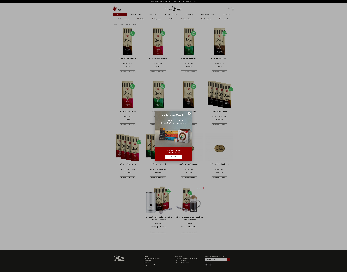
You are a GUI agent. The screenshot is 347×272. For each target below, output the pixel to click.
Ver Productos (173, 157)
